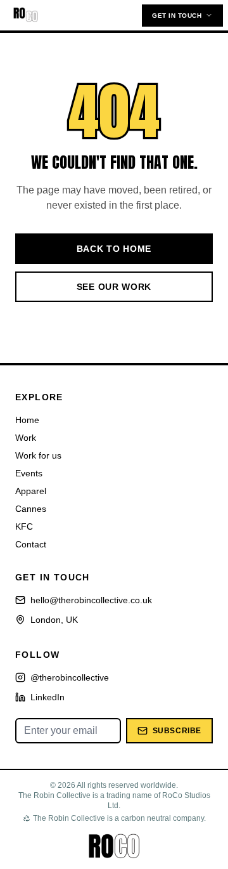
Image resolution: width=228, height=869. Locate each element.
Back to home (114, 249)
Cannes (30, 509)
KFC (24, 526)
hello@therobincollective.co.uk (91, 600)
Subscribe (177, 730)
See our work (114, 287)
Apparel (30, 491)
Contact (30, 544)
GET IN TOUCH (176, 15)
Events (28, 473)
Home (27, 420)
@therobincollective (69, 677)
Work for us (38, 455)
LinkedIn (47, 697)
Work (25, 438)
